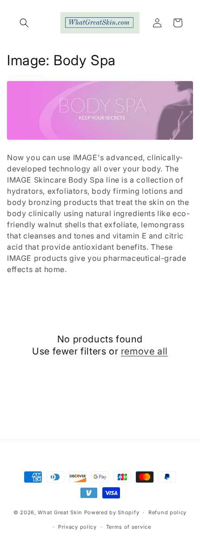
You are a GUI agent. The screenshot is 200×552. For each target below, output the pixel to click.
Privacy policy (77, 527)
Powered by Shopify (112, 512)
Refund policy (167, 512)
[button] (24, 23)
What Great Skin (60, 512)
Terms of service (128, 527)
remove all (144, 351)
